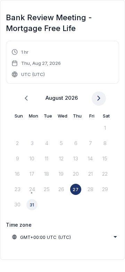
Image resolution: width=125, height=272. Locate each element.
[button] (36, 63)
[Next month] (99, 98)
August (54, 98)
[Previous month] (26, 98)
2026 (71, 98)
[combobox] (64, 237)
